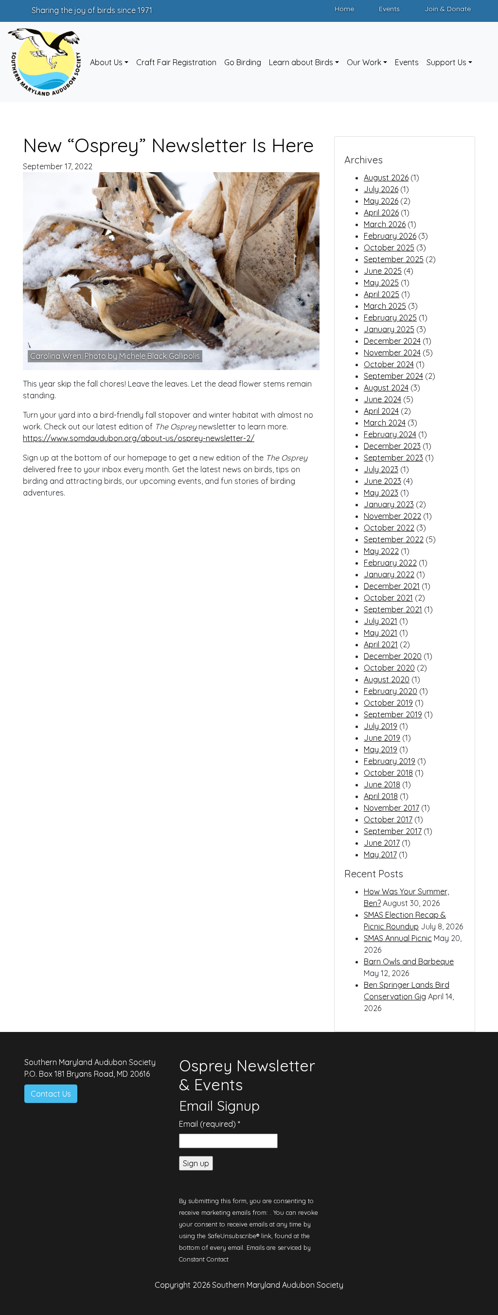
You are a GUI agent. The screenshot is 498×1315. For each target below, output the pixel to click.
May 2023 (381, 493)
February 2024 (390, 434)
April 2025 (381, 294)
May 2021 (380, 633)
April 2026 (381, 212)
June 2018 (382, 784)
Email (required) (209, 1124)
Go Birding (242, 62)
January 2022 (389, 574)
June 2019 (382, 738)
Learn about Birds (301, 62)
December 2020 (393, 656)
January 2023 (389, 504)
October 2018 (388, 773)
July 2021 (380, 621)
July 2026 (381, 189)
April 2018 (381, 796)
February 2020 (390, 691)
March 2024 (385, 422)
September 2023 (393, 457)
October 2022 (389, 528)
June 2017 (382, 843)
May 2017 (380, 854)
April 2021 (381, 644)
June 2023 (382, 481)
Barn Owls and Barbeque (409, 961)
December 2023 (392, 446)
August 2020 (386, 679)
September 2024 (393, 376)
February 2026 (390, 236)
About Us (106, 62)
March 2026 (385, 224)
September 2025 (394, 259)
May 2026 (381, 201)
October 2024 (389, 364)
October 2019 (388, 703)
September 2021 (393, 609)
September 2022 (394, 539)
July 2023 (381, 469)
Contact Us (51, 1094)
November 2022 (392, 516)
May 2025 (381, 282)
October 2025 (389, 247)
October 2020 (389, 668)
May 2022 (381, 551)
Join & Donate (448, 8)
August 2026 (386, 177)
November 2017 (391, 808)
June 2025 (383, 271)
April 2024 (381, 411)
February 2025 (390, 317)
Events (389, 8)
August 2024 (386, 387)
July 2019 (380, 726)
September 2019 (393, 714)
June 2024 (382, 399)
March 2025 (385, 306)
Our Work (364, 62)
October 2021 (388, 598)
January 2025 (389, 329)
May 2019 (380, 749)
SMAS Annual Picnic (398, 938)
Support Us (446, 62)
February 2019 (389, 761)
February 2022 (390, 563)
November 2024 (392, 352)
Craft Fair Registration (176, 62)
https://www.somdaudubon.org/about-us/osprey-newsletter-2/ (138, 438)
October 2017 (388, 819)
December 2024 (392, 341)
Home (344, 8)
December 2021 (392, 586)
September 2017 (393, 831)
